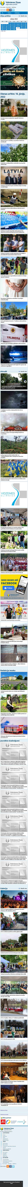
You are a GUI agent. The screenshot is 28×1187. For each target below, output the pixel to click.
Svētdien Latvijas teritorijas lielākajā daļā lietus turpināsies (12, 433)
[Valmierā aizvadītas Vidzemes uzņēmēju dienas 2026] (14, 964)
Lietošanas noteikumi (7, 1161)
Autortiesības (6, 1159)
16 (14, 26)
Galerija (3, 888)
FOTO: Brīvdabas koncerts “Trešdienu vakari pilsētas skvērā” (13, 321)
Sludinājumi (5, 1139)
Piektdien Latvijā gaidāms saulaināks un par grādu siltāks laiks (13, 163)
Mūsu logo (5, 1156)
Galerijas (17, 13)
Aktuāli (3, 371)
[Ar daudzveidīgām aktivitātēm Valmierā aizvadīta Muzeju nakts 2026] (14, 985)
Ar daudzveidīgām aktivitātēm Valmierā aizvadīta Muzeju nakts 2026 (13, 996)
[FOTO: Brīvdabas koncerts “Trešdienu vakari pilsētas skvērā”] (14, 311)
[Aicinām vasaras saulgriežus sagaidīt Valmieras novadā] (14, 108)
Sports (4, 1147)
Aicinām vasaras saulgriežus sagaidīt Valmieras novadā (12, 118)
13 (2, 26)
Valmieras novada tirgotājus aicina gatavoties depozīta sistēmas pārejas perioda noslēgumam (12, 231)
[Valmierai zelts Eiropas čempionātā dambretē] (14, 562)
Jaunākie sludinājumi (9, 740)
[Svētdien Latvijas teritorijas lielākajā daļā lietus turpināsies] (14, 422)
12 (25, 24)
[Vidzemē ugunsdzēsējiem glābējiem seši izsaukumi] (14, 333)
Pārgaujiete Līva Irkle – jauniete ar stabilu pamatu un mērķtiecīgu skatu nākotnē (13, 714)
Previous (2, 381)
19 (25, 26)
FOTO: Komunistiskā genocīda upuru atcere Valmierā (14, 1060)
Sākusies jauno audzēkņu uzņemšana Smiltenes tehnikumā (12, 141)
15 (10, 26)
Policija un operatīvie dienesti (9, 1146)
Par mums (2, 7)
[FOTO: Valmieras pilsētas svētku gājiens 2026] (14, 921)
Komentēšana (6, 1162)
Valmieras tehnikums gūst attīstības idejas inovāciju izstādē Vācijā (13, 186)
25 (21, 28)
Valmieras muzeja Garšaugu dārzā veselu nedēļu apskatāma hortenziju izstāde (12, 550)
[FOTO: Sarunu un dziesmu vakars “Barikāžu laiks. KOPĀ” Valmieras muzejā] (14, 1071)
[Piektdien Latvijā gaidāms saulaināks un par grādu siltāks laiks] (14, 153)
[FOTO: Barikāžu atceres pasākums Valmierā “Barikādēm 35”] (14, 1094)
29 (10, 29)
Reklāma (14, 7)
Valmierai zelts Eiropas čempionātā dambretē (12, 572)
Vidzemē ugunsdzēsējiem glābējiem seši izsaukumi (13, 343)
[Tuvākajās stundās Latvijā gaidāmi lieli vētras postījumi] (14, 400)
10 (17, 24)
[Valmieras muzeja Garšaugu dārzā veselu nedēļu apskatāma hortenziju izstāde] (14, 540)
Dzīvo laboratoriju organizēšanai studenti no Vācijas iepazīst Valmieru (13, 276)
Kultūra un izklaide (7, 1149)
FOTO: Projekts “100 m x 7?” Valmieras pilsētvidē (12, 1017)
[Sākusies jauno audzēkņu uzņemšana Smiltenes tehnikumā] (14, 130)
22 (10, 28)
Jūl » (5, 31)
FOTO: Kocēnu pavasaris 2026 (8, 1039)
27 (2, 29)
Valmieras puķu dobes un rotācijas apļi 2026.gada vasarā (12, 691)
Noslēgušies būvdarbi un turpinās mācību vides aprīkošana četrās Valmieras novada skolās (12, 528)
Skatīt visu (24, 16)
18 (21, 26)
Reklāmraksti (5, 1140)
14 (6, 26)
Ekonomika (5, 1145)
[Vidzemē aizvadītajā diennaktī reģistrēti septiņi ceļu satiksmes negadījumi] (14, 354)
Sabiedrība (5, 1143)
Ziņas (9, 13)
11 (21, 24)
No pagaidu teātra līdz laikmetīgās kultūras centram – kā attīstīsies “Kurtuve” (11, 386)
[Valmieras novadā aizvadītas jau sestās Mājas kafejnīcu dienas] (14, 631)
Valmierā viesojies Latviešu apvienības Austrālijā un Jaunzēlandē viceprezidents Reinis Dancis (13, 254)
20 (2, 28)
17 (17, 26)
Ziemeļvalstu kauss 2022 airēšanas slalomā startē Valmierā (12, 208)
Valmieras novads (4, 1114)
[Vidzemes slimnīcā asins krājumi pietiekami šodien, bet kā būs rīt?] (14, 726)
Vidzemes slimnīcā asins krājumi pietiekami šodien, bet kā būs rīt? (13, 737)
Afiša (4, 1137)
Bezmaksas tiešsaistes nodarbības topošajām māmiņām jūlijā (12, 299)
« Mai (2, 31)
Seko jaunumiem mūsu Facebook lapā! (11, 1183)
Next (25, 381)
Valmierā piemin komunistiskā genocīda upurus (12, 952)
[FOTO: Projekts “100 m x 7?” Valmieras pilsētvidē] (14, 1007)
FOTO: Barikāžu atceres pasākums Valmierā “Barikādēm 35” (11, 1104)
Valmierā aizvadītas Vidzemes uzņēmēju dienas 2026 (13, 974)
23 (14, 28)
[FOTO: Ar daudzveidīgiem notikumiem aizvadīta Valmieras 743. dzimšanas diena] (14, 899)
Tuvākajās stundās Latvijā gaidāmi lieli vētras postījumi (12, 410)
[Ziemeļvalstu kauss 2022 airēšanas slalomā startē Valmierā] (14, 198)
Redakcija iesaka (7, 670)
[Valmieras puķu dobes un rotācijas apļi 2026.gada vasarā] (14, 681)
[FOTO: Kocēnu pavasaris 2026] (14, 1029)
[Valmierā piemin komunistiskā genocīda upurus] (14, 942)
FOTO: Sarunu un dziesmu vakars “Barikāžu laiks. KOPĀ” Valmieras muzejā (12, 1082)
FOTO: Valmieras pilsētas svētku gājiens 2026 (11, 931)
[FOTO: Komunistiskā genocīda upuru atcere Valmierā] (14, 1050)
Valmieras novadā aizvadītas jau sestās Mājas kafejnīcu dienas (12, 642)
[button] (10, 10)
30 (14, 29)
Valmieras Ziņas (3, 1110)
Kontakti (8, 7)
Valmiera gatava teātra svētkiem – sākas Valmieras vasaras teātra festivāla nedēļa (13, 664)
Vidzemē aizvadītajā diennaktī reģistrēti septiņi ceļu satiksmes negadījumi (13, 365)
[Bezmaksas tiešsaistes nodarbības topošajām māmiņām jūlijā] (14, 288)
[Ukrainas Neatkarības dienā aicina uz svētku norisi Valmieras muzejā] (14, 468)
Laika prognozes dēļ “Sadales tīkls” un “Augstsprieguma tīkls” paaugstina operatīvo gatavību (12, 456)
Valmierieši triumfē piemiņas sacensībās (10, 620)
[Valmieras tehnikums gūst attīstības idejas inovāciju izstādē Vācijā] (14, 175)
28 (6, 29)
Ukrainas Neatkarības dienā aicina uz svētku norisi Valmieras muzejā (13, 479)
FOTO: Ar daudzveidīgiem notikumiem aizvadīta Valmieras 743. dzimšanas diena (12, 910)
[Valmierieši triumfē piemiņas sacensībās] (14, 610)
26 (25, 28)
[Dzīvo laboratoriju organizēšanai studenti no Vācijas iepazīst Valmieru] (14, 265)
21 (6, 28)
